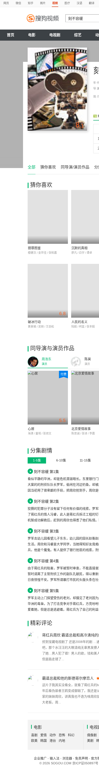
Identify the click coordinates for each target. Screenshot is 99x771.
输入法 (54, 758)
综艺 (78, 35)
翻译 (91, 3)
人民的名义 (79, 322)
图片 (43, 3)
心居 (31, 429)
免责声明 (81, 758)
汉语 (79, 3)
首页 (10, 35)
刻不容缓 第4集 (46, 561)
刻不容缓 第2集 (46, 501)
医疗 (67, 3)
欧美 (34, 740)
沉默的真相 (79, 248)
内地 (62, 740)
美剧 (90, 740)
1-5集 (37, 460)
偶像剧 (92, 735)
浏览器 (67, 758)
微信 (18, 3)
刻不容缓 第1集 (46, 472)
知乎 (30, 3)
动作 (53, 735)
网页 (6, 3)
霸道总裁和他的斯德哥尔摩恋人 (68, 678)
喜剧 (34, 735)
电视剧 (54, 35)
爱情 (43, 735)
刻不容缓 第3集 (46, 531)
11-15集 (85, 460)
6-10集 (61, 460)
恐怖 (62, 735)
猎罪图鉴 (34, 248)
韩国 (43, 740)
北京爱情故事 (81, 429)
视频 (55, 3)
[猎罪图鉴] (48, 217)
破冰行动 (34, 322)
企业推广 (40, 758)
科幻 (71, 735)
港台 (53, 740)
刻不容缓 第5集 (46, 591)
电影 (31, 35)
